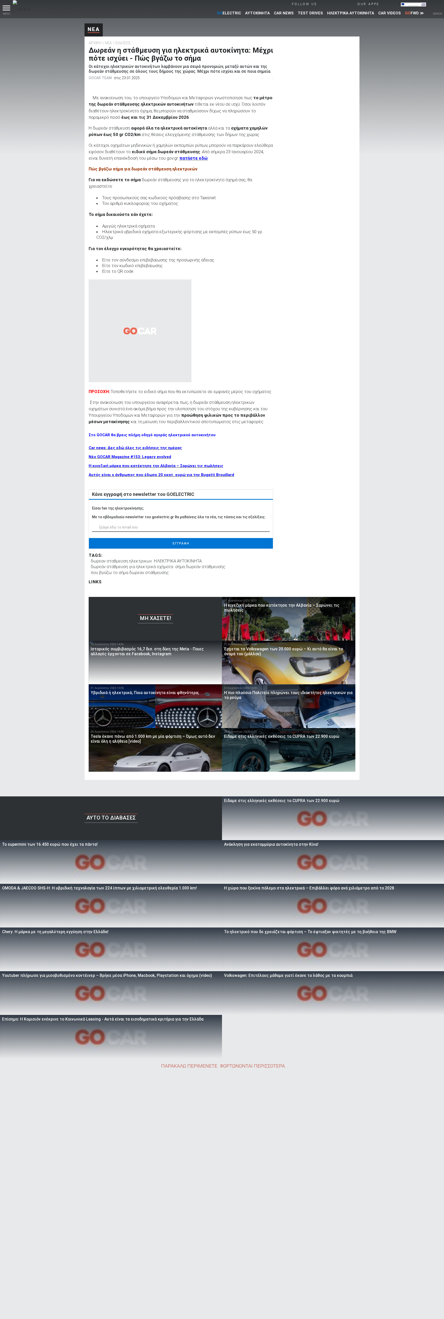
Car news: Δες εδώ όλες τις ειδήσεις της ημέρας (135, 447)
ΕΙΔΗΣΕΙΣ (123, 43)
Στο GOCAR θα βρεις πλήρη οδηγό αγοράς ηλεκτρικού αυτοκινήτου (152, 435)
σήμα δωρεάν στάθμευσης (200, 566)
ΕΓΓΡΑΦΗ (181, 543)
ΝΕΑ (94, 29)
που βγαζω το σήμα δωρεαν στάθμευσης (130, 572)
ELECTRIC (229, 13)
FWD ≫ (414, 13)
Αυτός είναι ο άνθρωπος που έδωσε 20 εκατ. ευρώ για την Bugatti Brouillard (161, 474)
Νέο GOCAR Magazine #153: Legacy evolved (130, 456)
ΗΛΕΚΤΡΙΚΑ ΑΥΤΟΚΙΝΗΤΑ (350, 13)
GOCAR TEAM (100, 78)
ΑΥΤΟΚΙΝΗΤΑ (257, 13)
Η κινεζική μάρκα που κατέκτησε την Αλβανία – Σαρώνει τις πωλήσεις (156, 465)
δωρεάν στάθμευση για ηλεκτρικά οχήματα (132, 566)
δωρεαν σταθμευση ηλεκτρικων (121, 560)
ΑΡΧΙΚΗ (95, 43)
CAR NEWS (284, 13)
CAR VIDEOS (389, 13)
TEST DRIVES (310, 13)
